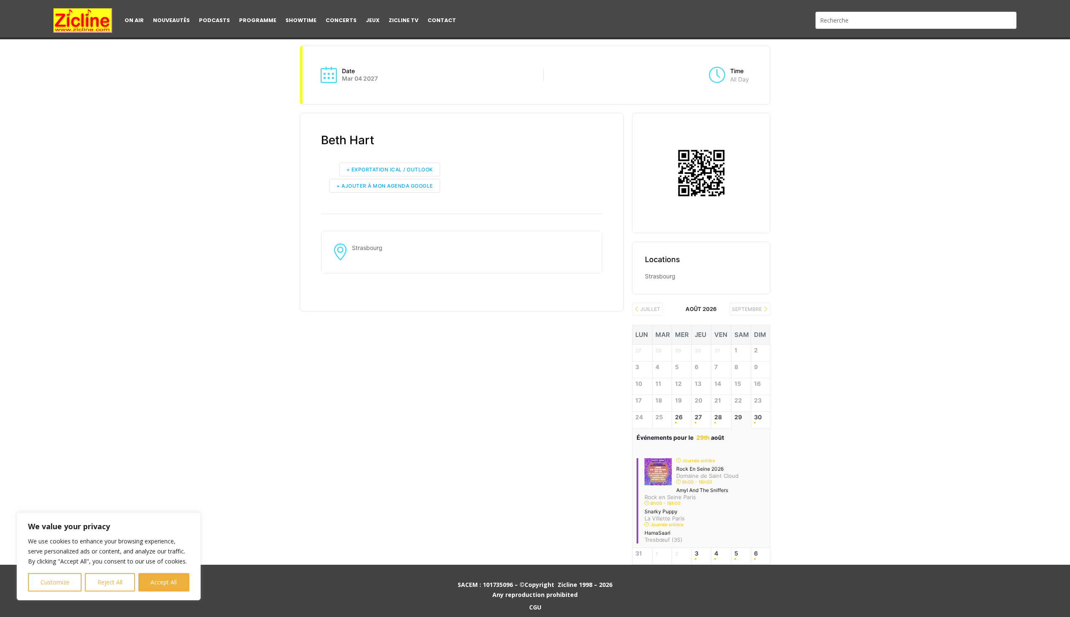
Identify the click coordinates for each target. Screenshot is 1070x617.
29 (738, 417)
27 (698, 417)
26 (679, 417)
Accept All (163, 582)
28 (718, 417)
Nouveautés (171, 20)
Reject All (109, 582)
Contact (442, 20)
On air (134, 20)
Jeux (373, 20)
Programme (257, 20)
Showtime (300, 20)
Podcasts (214, 20)
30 (758, 417)
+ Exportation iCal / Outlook (389, 169)
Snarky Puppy (661, 511)
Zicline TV (403, 20)
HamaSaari (657, 533)
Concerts (341, 20)
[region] (109, 556)
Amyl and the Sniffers (702, 490)
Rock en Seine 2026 (700, 469)
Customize (55, 582)
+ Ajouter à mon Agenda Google (384, 186)
